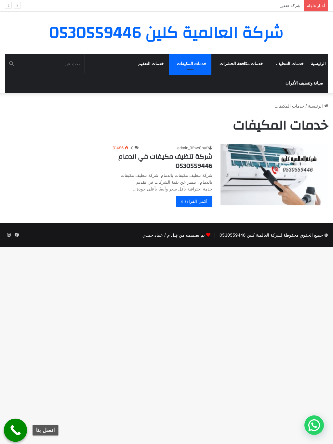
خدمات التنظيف (290, 63)
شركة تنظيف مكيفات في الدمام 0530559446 (165, 161)
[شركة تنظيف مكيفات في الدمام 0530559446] (274, 174)
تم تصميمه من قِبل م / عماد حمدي (173, 235)
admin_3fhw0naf (192, 147)
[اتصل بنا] (15, 430)
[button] (314, 425)
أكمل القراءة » (194, 201)
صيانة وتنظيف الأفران (304, 83)
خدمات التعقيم (151, 63)
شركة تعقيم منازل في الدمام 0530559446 (261, 5)
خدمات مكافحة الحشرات (241, 63)
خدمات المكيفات (191, 63)
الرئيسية (318, 63)
